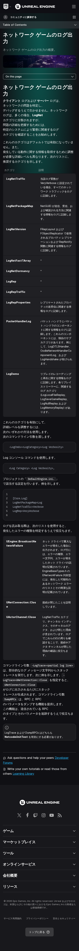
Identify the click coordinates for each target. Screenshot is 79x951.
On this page (14, 76)
